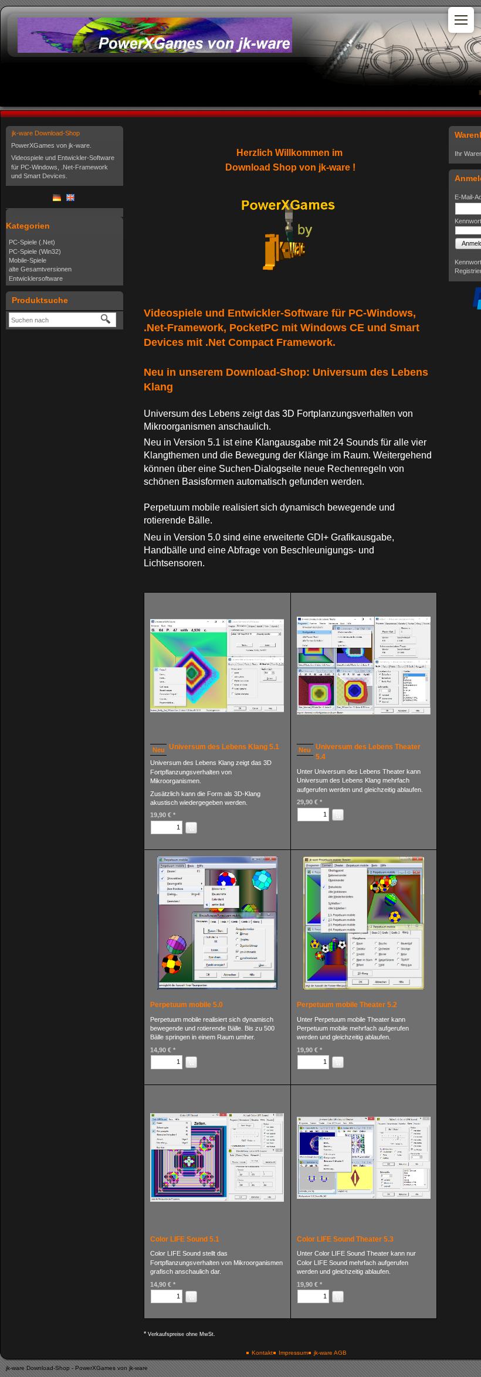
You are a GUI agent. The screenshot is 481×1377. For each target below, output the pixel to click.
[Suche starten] (106, 319)
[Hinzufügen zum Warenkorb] (191, 828)
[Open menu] (461, 20)
